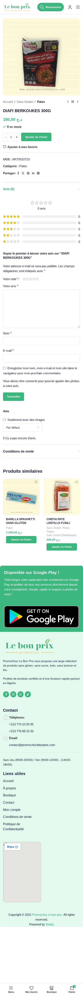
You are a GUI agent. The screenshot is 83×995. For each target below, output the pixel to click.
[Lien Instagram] (13, 694)
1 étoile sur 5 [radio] (24, 279)
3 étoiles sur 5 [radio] (30, 279)
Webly (50, 924)
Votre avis (10, 286)
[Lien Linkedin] (33, 173)
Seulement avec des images (26, 419)
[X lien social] (23, 173)
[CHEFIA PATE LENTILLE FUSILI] (62, 497)
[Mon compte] (70, 7)
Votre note (10, 279)
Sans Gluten (25, 101)
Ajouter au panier (36, 137)
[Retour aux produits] (72, 101)
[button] (21, 539)
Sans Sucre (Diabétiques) (61, 535)
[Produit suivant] (77, 101)
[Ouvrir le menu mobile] (78, 7)
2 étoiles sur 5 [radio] (27, 279)
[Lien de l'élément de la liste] (22, 781)
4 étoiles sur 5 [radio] (33, 279)
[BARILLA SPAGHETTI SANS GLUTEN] (21, 497)
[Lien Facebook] (18, 173)
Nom (7, 333)
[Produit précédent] (67, 101)
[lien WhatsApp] (21, 694)
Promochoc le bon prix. (47, 914)
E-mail (8, 350)
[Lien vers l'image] (41, 616)
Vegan (50, 531)
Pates (41, 101)
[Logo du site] (17, 6)
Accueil (8, 101)
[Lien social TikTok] (28, 694)
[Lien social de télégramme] (38, 173)
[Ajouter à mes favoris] (35, 482)
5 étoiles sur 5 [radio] (37, 279)
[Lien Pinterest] (28, 173)
